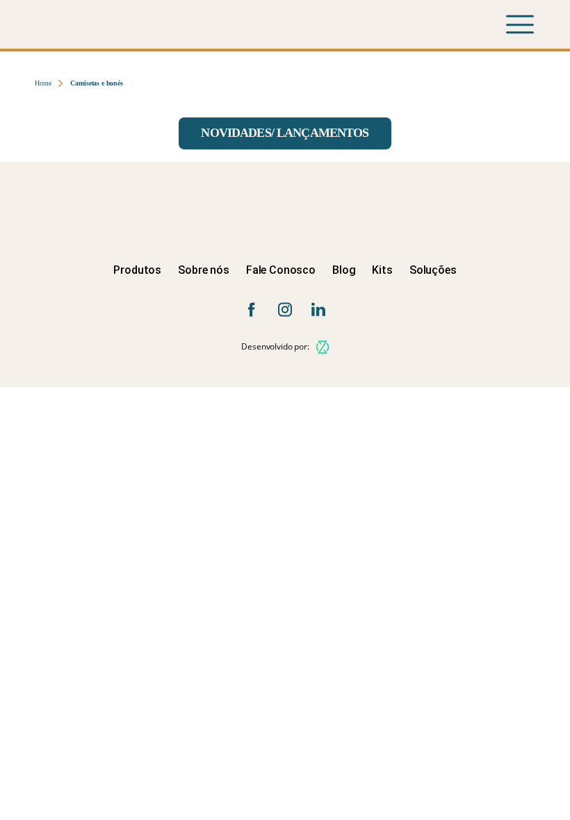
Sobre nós (203, 270)
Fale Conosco (281, 270)
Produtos (137, 270)
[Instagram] (285, 309)
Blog (343, 270)
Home (43, 83)
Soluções (433, 270)
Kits (382, 270)
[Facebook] (251, 309)
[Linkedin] (318, 309)
